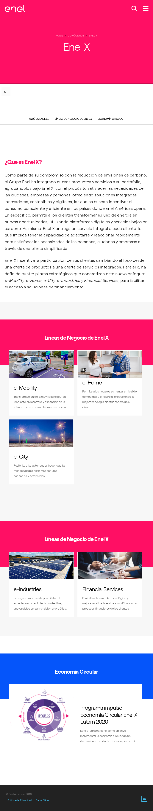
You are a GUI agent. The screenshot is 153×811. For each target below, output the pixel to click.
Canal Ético (42, 800)
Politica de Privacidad (19, 800)
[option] (76, 100)
